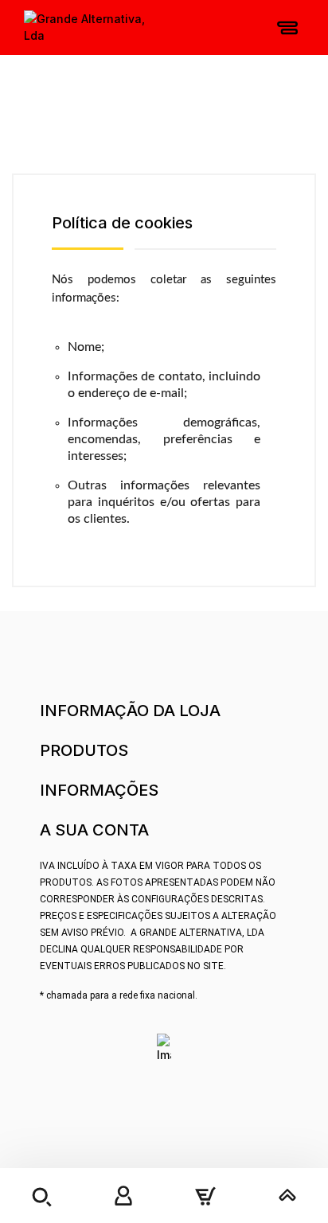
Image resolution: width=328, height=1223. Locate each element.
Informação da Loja (130, 710)
